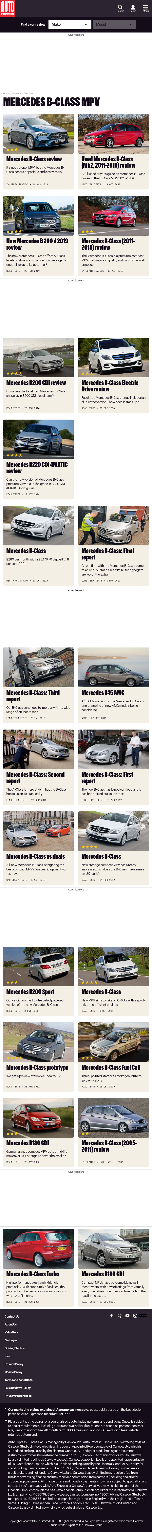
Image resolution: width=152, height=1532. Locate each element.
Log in (133, 11)
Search (120, 11)
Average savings (68, 1410)
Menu (146, 11)
